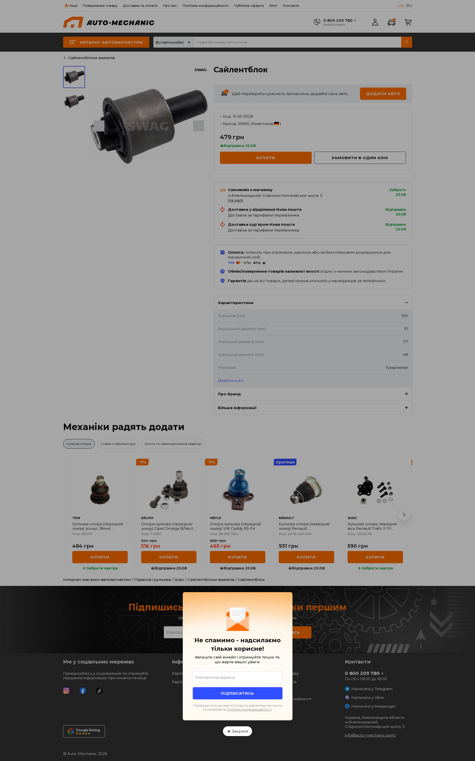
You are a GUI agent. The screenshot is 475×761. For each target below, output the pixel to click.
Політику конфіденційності (249, 709)
